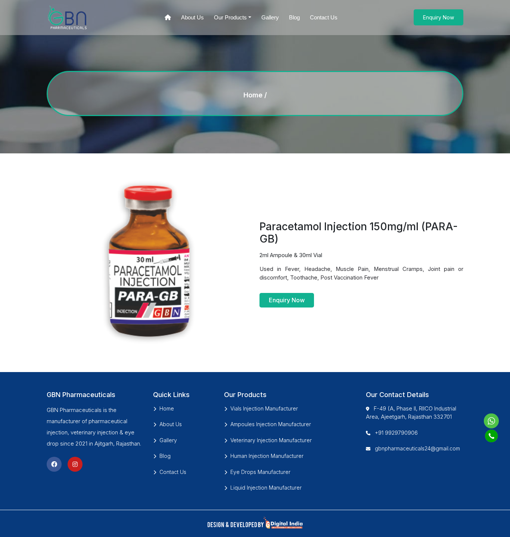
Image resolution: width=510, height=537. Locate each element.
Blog (294, 17)
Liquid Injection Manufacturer (266, 487)
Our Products (230, 17)
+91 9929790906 (396, 433)
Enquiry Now (438, 17)
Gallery (270, 17)
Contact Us (324, 17)
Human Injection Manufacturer (267, 456)
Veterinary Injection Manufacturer (271, 440)
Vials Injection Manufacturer (264, 408)
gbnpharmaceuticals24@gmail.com (417, 448)
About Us (192, 17)
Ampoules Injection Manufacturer (270, 424)
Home (252, 95)
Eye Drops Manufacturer (260, 472)
